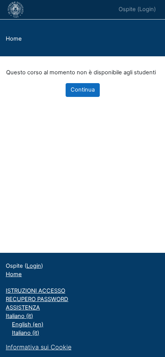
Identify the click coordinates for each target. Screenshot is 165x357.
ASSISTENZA (23, 307)
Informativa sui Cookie (38, 347)
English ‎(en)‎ (27, 324)
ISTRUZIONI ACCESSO (35, 290)
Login (146, 9)
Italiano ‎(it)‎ (19, 316)
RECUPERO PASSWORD (37, 299)
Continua (83, 89)
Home (14, 38)
